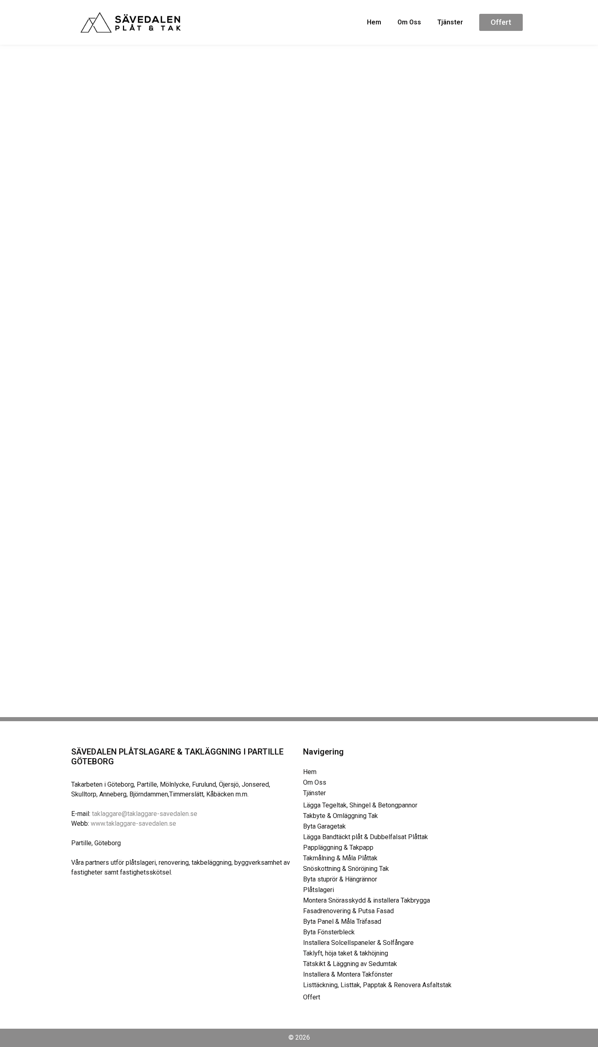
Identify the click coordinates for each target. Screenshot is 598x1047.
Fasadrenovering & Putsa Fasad (348, 911)
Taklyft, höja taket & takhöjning (345, 953)
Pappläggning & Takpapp (338, 847)
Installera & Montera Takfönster (348, 974)
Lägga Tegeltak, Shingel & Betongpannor (360, 805)
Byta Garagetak (324, 826)
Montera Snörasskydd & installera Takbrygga (366, 900)
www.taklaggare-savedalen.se (133, 823)
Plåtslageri (318, 890)
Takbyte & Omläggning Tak (340, 816)
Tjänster (450, 22)
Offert (311, 997)
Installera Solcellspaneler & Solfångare (358, 943)
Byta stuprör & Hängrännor (340, 879)
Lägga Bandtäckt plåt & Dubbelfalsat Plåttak (365, 837)
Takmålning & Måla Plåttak (340, 858)
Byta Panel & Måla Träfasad (342, 921)
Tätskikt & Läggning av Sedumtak (350, 964)
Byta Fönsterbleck (329, 932)
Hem (374, 22)
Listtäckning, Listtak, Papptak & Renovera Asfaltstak (377, 985)
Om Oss (409, 22)
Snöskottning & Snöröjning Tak (346, 868)
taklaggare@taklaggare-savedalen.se (144, 814)
